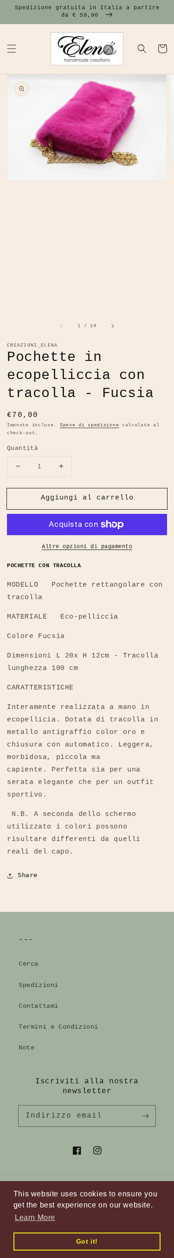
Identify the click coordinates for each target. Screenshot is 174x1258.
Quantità (22, 448)
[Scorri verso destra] (112, 326)
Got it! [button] (87, 1241)
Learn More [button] (35, 1217)
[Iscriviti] (145, 1116)
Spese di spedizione (89, 425)
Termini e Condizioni (58, 1026)
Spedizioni (38, 985)
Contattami (38, 1006)
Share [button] (28, 875)
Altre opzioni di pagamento (87, 547)
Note (26, 1047)
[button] (11, 48)
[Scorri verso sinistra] (62, 326)
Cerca (29, 963)
